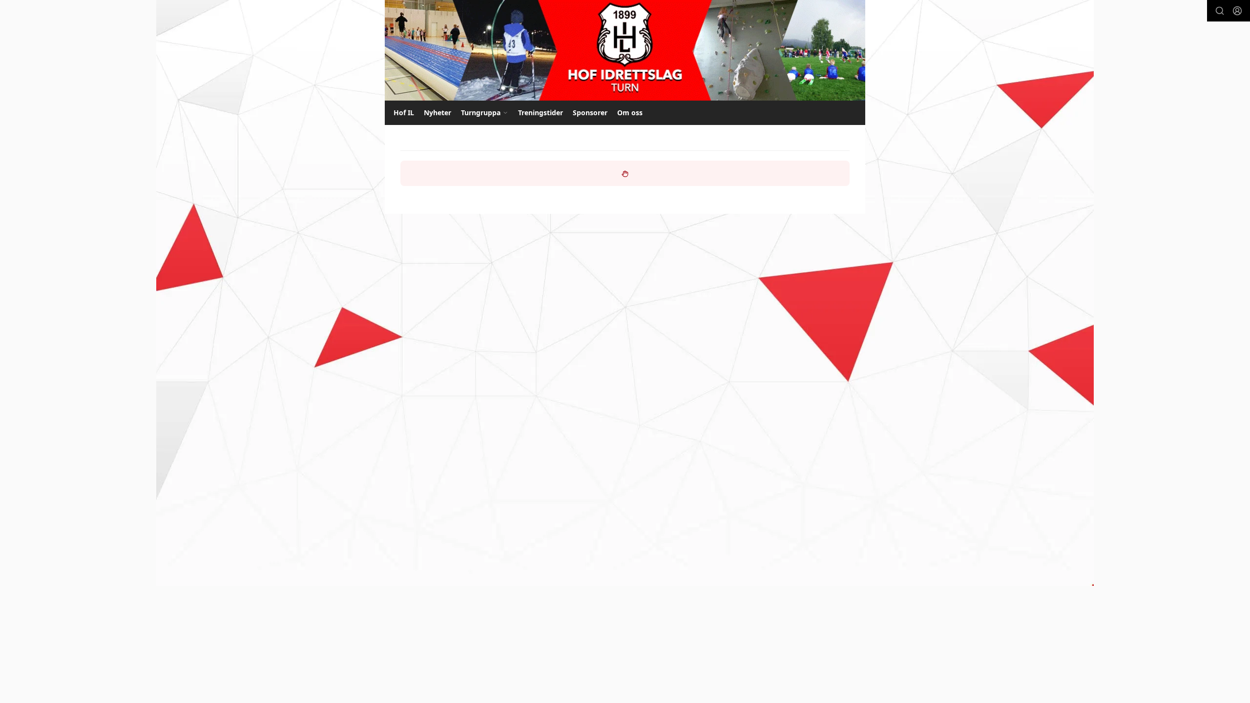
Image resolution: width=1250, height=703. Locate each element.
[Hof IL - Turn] (625, 50)
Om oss (630, 112)
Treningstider (540, 112)
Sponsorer (590, 112)
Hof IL (404, 112)
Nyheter (437, 112)
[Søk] (1220, 11)
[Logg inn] (1237, 11)
